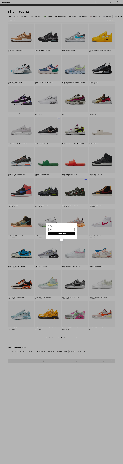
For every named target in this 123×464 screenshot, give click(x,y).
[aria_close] (61, 239)
